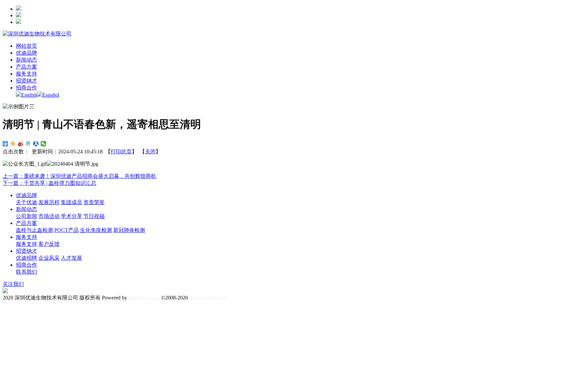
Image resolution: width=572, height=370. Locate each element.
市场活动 (49, 216)
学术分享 (71, 216)
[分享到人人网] (36, 143)
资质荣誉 (94, 202)
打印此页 (121, 151)
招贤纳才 (26, 251)
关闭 (150, 151)
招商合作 (26, 265)
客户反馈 (49, 244)
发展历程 (49, 202)
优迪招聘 (26, 258)
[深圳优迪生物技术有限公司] (37, 33)
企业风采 (49, 258)
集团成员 (71, 202)
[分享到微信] (43, 143)
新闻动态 (26, 209)
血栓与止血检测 (34, 230)
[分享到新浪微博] (21, 143)
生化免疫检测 (96, 230)
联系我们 (26, 272)
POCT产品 (66, 230)
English (29, 95)
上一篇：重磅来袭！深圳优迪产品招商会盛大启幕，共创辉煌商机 (79, 176)
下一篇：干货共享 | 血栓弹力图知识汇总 (49, 183)
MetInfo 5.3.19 (144, 297)
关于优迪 (26, 202)
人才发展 (71, 258)
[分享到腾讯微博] (28, 143)
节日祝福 (94, 216)
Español (50, 95)
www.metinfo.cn (208, 297)
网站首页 (26, 46)
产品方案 (26, 223)
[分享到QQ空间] (13, 143)
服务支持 (26, 237)
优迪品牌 (26, 195)
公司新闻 (26, 216)
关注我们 (13, 284)
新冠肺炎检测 (129, 230)
